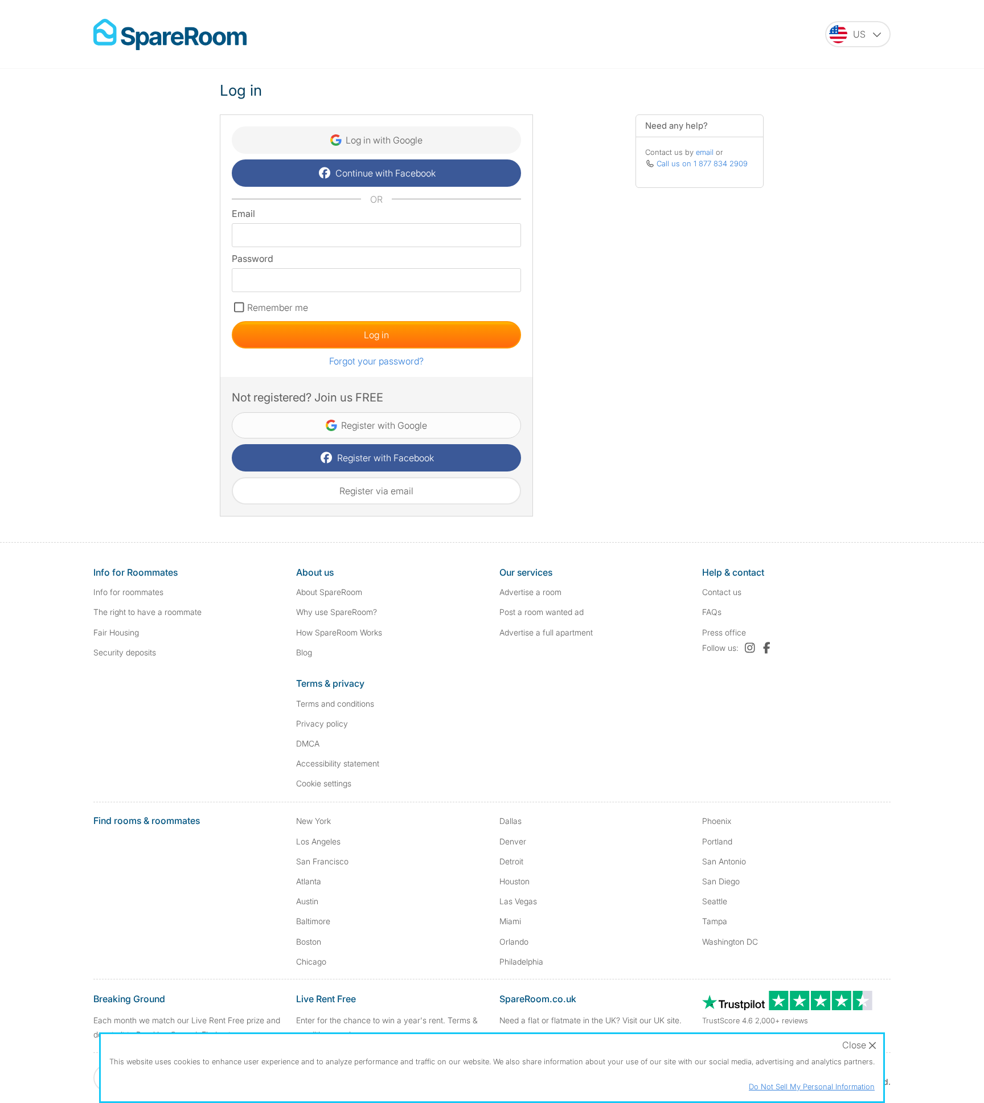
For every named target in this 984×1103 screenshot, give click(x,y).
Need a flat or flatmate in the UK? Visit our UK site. (590, 1020)
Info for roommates (128, 592)
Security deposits (124, 652)
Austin (307, 901)
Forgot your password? (376, 361)
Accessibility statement (337, 763)
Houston (514, 881)
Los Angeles (318, 841)
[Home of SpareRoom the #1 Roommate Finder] (170, 34)
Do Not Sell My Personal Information (812, 1086)
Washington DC (730, 941)
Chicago (311, 961)
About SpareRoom (329, 592)
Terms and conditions (335, 703)
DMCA (307, 743)
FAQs (711, 612)
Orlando (513, 941)
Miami (510, 921)
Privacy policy (322, 723)
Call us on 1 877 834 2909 (702, 163)
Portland (717, 841)
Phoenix (716, 821)
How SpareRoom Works (339, 632)
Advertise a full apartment (546, 632)
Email (243, 213)
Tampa (714, 921)
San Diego (721, 881)
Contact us (721, 592)
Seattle (714, 901)
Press (724, 632)
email (705, 152)
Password (252, 258)
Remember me (277, 307)
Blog (304, 652)
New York (313, 821)
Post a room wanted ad (541, 612)
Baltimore (313, 921)
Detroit (511, 861)
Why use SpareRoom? (336, 612)
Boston (308, 941)
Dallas (510, 821)
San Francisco (322, 861)
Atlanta (308, 881)
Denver (512, 841)
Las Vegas (518, 901)
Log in (376, 335)
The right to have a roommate (147, 612)
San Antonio (724, 861)
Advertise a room (530, 592)
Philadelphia (521, 961)
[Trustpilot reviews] (788, 1007)
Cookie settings (323, 783)
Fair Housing (116, 632)
